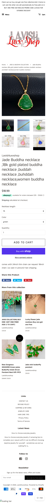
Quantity (5, 228)
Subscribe (35, 478)
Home (4, 65)
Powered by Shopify (36, 485)
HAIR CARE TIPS (23, 414)
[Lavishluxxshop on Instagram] (26, 459)
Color (4, 217)
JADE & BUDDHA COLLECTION (19, 65)
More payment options (23, 257)
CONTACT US (23, 401)
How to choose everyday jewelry (24, 433)
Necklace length (8, 206)
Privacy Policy (23, 418)
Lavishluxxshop (22, 485)
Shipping (5, 200)
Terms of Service (23, 421)
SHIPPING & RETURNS (23, 408)
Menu (7, 14)
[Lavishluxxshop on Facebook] (20, 459)
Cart (43, 14)
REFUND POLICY (23, 404)
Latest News (23, 428)
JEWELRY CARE (23, 411)
